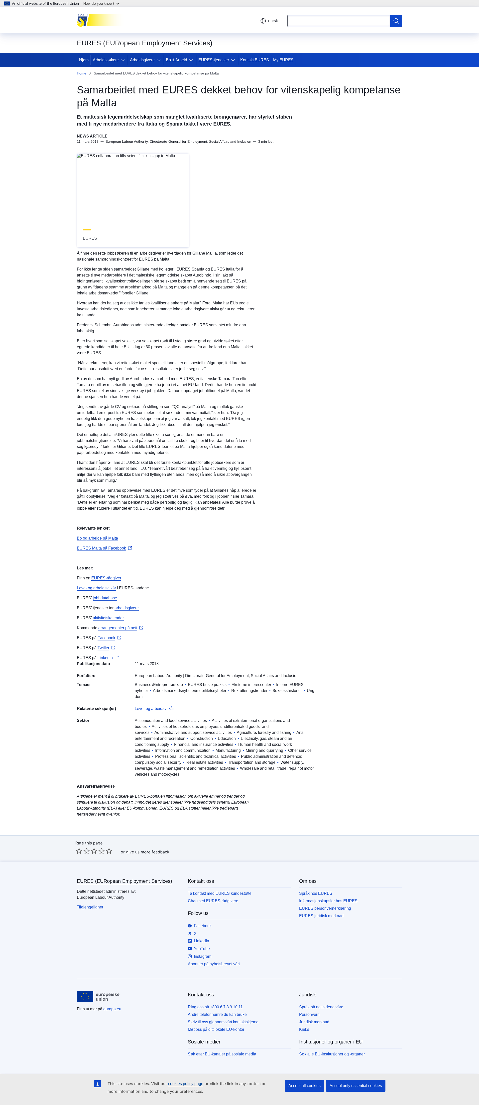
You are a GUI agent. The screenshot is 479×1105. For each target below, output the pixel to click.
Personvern (309, 1014)
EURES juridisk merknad (321, 916)
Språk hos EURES (315, 893)
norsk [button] (273, 21)
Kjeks (304, 1029)
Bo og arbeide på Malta (97, 538)
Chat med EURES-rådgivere (213, 901)
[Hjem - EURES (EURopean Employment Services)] (102, 20)
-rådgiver (113, 578)
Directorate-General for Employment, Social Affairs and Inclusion (242, 676)
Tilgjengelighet (90, 907)
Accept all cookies (304, 1086)
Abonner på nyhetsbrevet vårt (214, 964)
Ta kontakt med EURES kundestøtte (219, 893)
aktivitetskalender (108, 618)
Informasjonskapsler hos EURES (328, 901)
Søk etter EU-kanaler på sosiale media (222, 1054)
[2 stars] (82, 851)
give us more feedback (147, 851)
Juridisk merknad (314, 1022)
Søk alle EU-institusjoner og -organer (332, 1054)
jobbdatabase (105, 598)
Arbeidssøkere (106, 60)
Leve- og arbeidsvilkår (96, 588)
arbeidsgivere (127, 608)
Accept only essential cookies (356, 1086)
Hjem (84, 60)
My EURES (283, 60)
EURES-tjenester (213, 60)
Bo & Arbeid (176, 60)
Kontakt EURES (254, 60)
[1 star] (79, 851)
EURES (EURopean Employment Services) (124, 881)
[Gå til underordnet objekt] (124, 60)
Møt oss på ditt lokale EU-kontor (216, 1029)
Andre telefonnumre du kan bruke (217, 1014)
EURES (98, 578)
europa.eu (112, 1009)
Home (81, 73)
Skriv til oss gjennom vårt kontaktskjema (223, 1022)
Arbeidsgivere (142, 60)
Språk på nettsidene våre (321, 1007)
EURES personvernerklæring (325, 908)
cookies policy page (185, 1084)
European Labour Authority (158, 676)
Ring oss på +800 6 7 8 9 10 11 (215, 1007)
